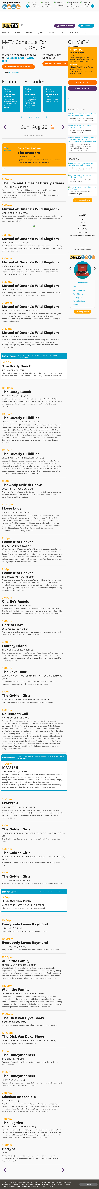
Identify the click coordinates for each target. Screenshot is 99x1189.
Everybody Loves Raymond (25, 924)
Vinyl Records (78, 287)
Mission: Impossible (19, 1097)
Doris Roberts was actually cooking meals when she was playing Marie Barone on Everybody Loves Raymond (80, 147)
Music (51, 33)
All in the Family (15, 961)
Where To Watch (66, 26)
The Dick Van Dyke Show (23, 1018)
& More (76, 305)
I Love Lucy (11, 508)
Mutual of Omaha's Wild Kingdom (30, 209)
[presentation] (27, 6)
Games (62, 33)
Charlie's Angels (15, 601)
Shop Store (83, 312)
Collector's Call (15, 714)
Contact (82, 222)
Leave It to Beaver (17, 542)
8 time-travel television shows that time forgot (81, 193)
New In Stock (78, 297)
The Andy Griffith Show (22, 485)
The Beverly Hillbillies (20, 418)
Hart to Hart (12, 625)
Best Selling (78, 294)
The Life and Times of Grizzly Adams (33, 183)
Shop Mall (88, 26)
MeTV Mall (74, 33)
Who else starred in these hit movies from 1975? (80, 131)
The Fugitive (12, 1123)
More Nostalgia (82, 200)
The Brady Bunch (9, 95)
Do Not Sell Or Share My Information (82, 235)
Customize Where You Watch (19, 67)
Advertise (82, 225)
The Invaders (29, 153)
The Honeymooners (18, 1055)
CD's (74, 290)
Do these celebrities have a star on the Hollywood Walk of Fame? (82, 119)
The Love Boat (14, 672)
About (83, 219)
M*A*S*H (30, 94)
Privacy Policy (82, 229)
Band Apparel (78, 301)
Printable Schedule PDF (57, 64)
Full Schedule (82, 82)
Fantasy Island (14, 646)
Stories (29, 33)
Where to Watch (82, 88)
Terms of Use (82, 232)
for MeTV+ (13, 72)
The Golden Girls (52, 95)
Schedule (5, 33)
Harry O (8, 1149)
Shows (17, 33)
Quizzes (40, 33)
